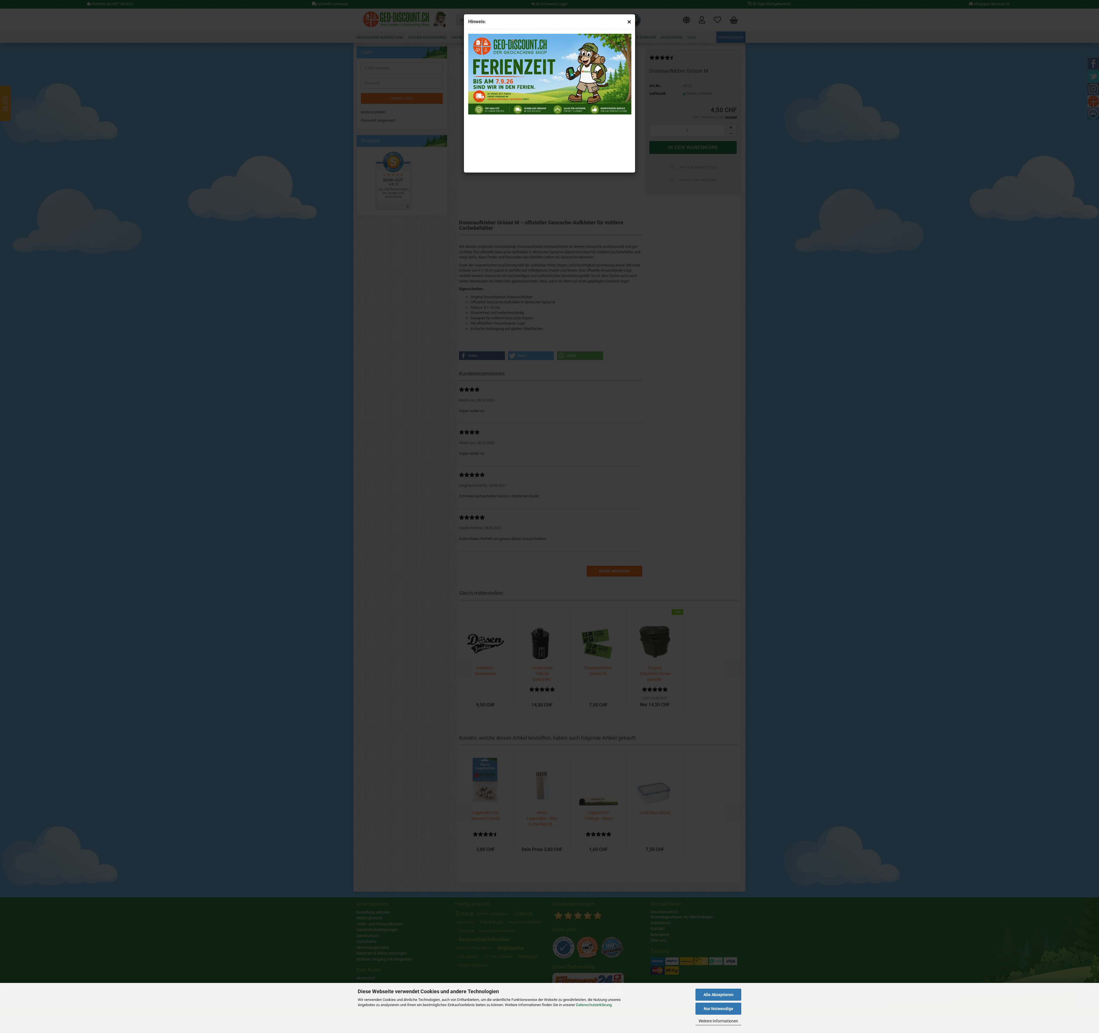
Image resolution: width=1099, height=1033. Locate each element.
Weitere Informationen (718, 1021)
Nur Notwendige (718, 1008)
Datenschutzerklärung (594, 1005)
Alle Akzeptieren (718, 994)
